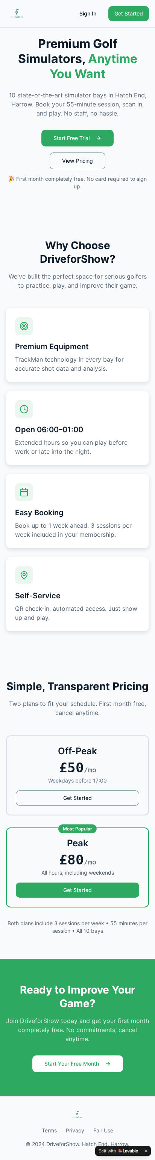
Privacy (75, 1130)
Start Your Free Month (71, 1063)
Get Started (128, 13)
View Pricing (77, 160)
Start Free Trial (71, 138)
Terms (49, 1130)
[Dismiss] (145, 1150)
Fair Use (103, 1130)
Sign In (87, 13)
